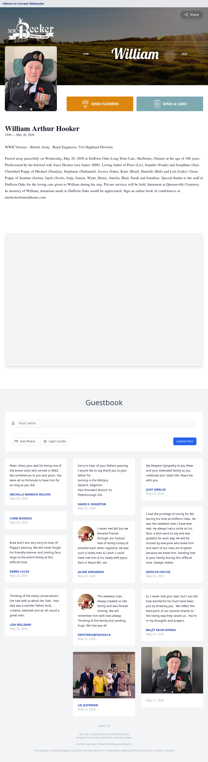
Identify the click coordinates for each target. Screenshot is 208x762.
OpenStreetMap (108, 744)
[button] (104, 675)
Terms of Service (115, 737)
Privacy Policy (92, 737)
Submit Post (185, 441)
